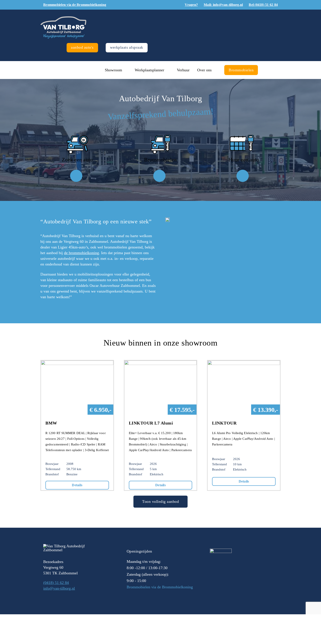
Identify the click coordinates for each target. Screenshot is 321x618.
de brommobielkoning (81, 253)
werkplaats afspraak (126, 47)
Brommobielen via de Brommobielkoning (160, 587)
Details (77, 485)
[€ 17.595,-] (160, 363)
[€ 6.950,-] (77, 363)
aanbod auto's (82, 47)
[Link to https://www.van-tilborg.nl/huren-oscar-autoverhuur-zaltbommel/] (242, 176)
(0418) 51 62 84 (56, 582)
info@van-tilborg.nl (59, 588)
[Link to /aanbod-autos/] (76, 176)
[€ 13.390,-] (244, 363)
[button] (267, 70)
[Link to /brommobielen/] (159, 176)
